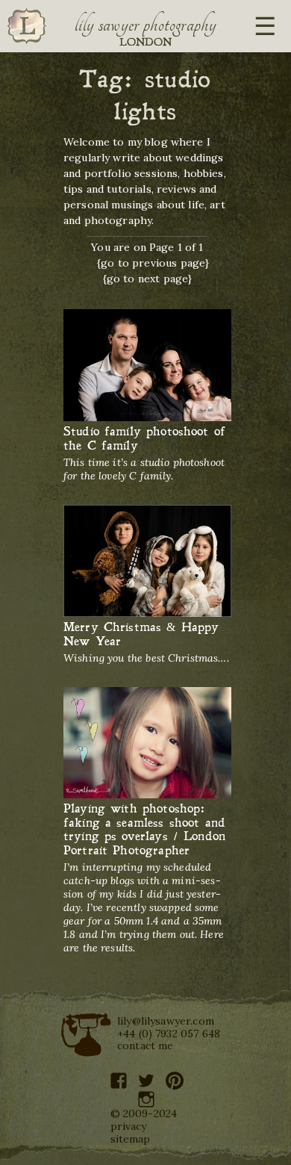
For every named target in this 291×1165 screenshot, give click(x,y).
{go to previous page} (153, 263)
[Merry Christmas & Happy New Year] (147, 561)
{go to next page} (148, 278)
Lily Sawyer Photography (145, 24)
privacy (128, 1126)
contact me (145, 1045)
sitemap (130, 1139)
